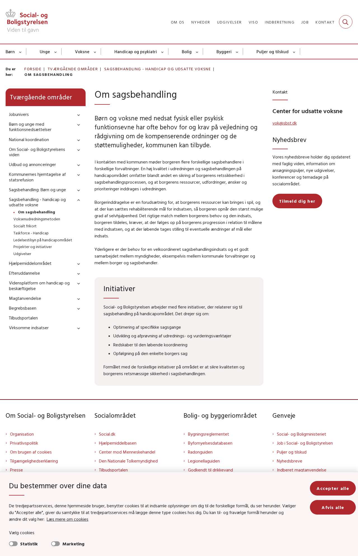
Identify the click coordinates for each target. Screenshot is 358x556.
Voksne (82, 51)
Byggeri (224, 51)
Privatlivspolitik (24, 443)
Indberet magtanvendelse (301, 470)
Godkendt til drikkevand (210, 470)
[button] (77, 115)
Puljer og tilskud (272, 51)
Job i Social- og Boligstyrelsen (305, 443)
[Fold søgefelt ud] (345, 22)
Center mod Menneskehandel (127, 452)
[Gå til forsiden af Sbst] (27, 22)
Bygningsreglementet (208, 434)
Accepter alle (333, 488)
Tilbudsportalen (113, 470)
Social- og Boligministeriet (301, 434)
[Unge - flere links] (56, 51)
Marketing (73, 543)
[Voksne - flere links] (95, 51)
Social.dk (107, 434)
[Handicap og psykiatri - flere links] (162, 51)
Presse (16, 470)
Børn (10, 51)
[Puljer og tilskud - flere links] (294, 51)
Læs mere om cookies (67, 519)
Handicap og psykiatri (135, 51)
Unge (45, 51)
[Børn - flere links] (20, 51)
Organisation (22, 434)
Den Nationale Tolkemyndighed (128, 461)
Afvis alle (333, 507)
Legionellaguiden (204, 461)
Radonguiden (200, 452)
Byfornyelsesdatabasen (210, 443)
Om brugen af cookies (31, 452)
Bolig (187, 51)
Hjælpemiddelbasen (117, 443)
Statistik (29, 543)
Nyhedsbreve (289, 461)
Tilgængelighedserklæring (34, 461)
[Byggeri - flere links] (237, 51)
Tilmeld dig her (297, 201)
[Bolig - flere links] (197, 51)
